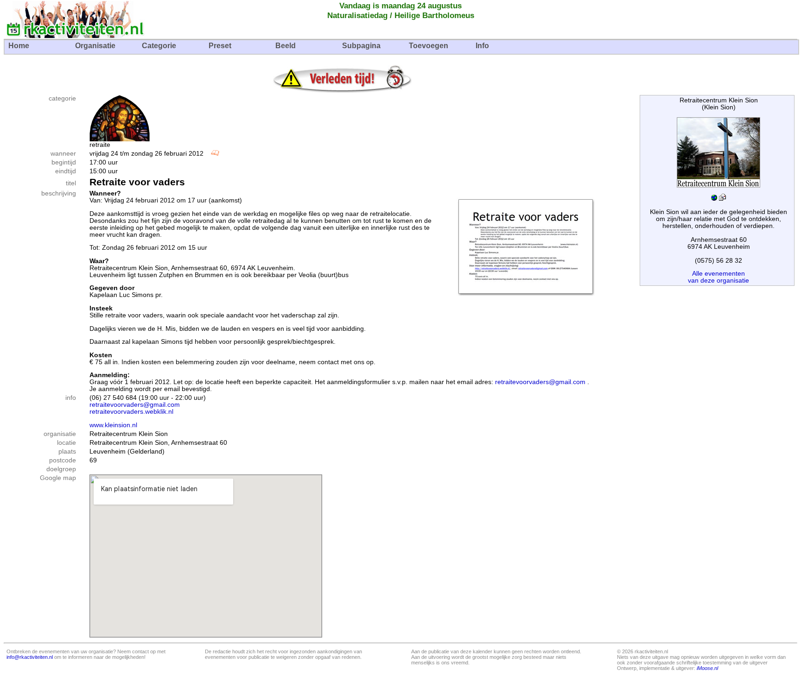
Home (18, 46)
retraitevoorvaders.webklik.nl (131, 411)
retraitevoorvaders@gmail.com (540, 382)
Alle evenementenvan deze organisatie (718, 277)
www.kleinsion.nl (113, 425)
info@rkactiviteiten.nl (29, 657)
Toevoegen (428, 46)
